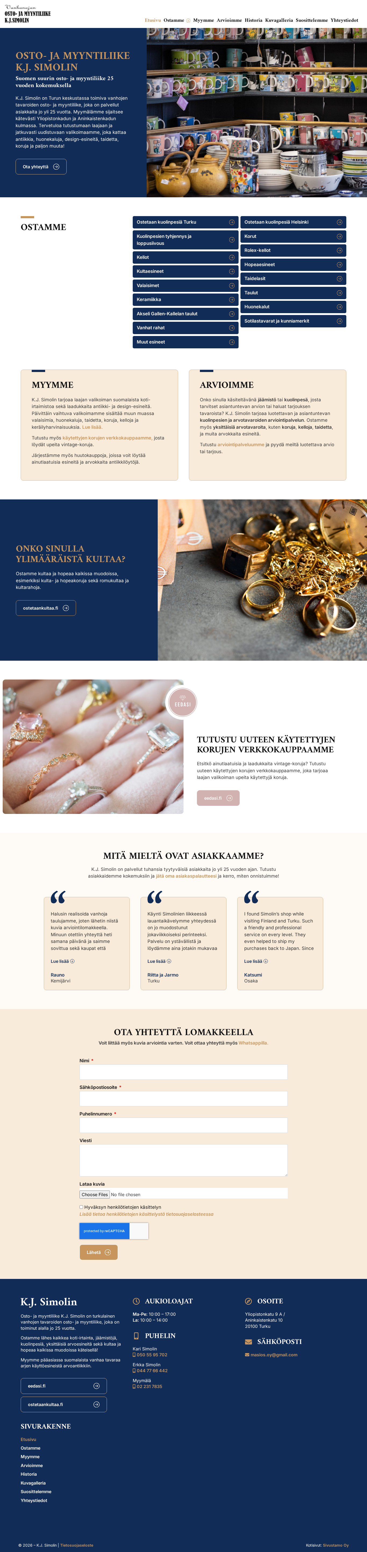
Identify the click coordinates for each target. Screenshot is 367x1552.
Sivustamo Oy (336, 1545)
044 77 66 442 (152, 1370)
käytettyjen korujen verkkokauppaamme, (108, 438)
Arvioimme (32, 1465)
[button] (177, 20)
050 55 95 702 (152, 1354)
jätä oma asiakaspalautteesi (186, 876)
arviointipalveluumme (241, 444)
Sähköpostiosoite (99, 1087)
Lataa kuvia (92, 1184)
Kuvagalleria (33, 1483)
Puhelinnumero (96, 1114)
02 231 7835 (149, 1386)
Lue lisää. (92, 427)
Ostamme (30, 1448)
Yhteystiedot (34, 1500)
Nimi (85, 1060)
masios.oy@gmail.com (274, 1354)
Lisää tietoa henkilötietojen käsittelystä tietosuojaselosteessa (147, 1214)
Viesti (86, 1140)
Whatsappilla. (253, 1043)
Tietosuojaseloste (76, 1545)
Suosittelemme (36, 1491)
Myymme (30, 1456)
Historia (29, 1474)
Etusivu (28, 1439)
